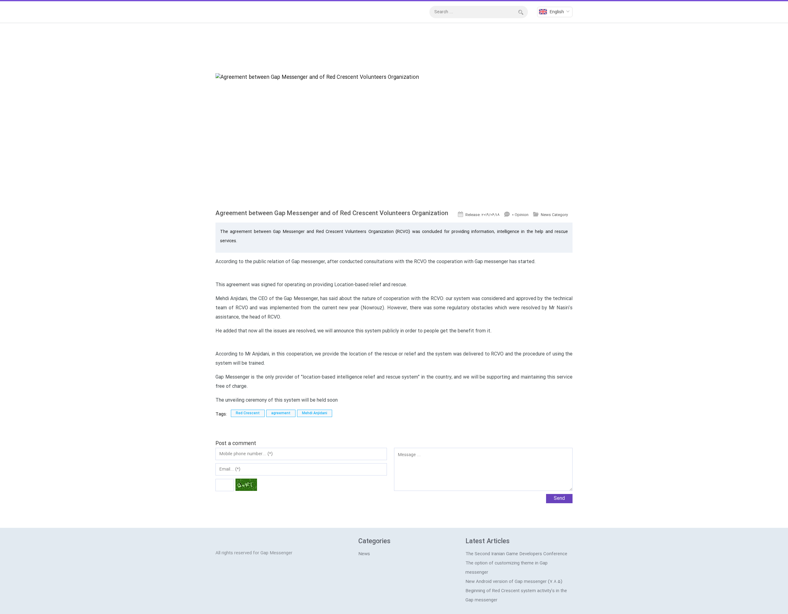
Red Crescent (248, 413)
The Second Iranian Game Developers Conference (516, 554)
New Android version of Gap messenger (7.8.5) (513, 581)
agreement (281, 413)
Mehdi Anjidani (314, 413)
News (364, 554)
